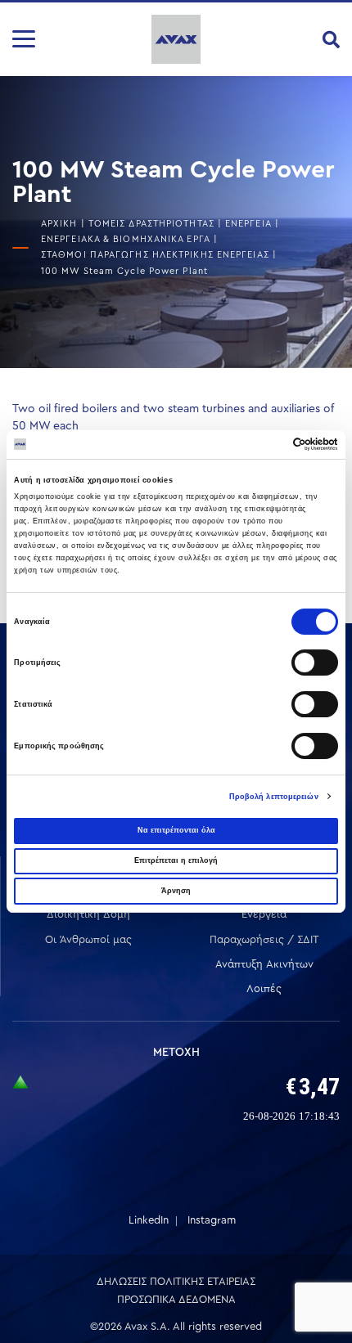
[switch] (314, 662)
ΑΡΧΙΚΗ (59, 223)
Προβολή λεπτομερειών (273, 797)
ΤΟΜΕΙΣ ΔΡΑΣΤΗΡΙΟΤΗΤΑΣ (151, 223)
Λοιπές (264, 988)
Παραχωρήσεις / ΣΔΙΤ (264, 939)
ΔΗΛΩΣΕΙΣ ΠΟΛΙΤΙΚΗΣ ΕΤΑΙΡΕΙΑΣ (176, 1281)
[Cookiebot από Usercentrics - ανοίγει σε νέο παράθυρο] (266, 444)
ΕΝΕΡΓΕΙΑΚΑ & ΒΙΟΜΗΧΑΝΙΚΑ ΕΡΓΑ (125, 239)
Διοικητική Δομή (88, 914)
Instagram (211, 1220)
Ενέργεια (264, 914)
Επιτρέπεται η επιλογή (176, 860)
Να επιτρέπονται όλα (176, 830)
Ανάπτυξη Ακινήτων (264, 964)
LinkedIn (149, 1220)
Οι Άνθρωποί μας (88, 939)
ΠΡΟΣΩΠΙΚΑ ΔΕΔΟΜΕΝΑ (176, 1299)
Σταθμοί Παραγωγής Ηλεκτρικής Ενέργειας (155, 254)
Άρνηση (176, 891)
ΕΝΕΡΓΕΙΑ (248, 223)
